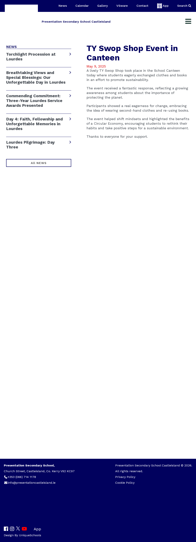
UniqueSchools (30, 535)
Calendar (82, 5)
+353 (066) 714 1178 (22, 477)
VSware (122, 5)
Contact (142, 5)
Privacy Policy (125, 477)
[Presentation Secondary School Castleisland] (21, 21)
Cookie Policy (125, 482)
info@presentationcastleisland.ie (32, 482)
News (62, 5)
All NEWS (38, 163)
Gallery (102, 5)
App (166, 5)
